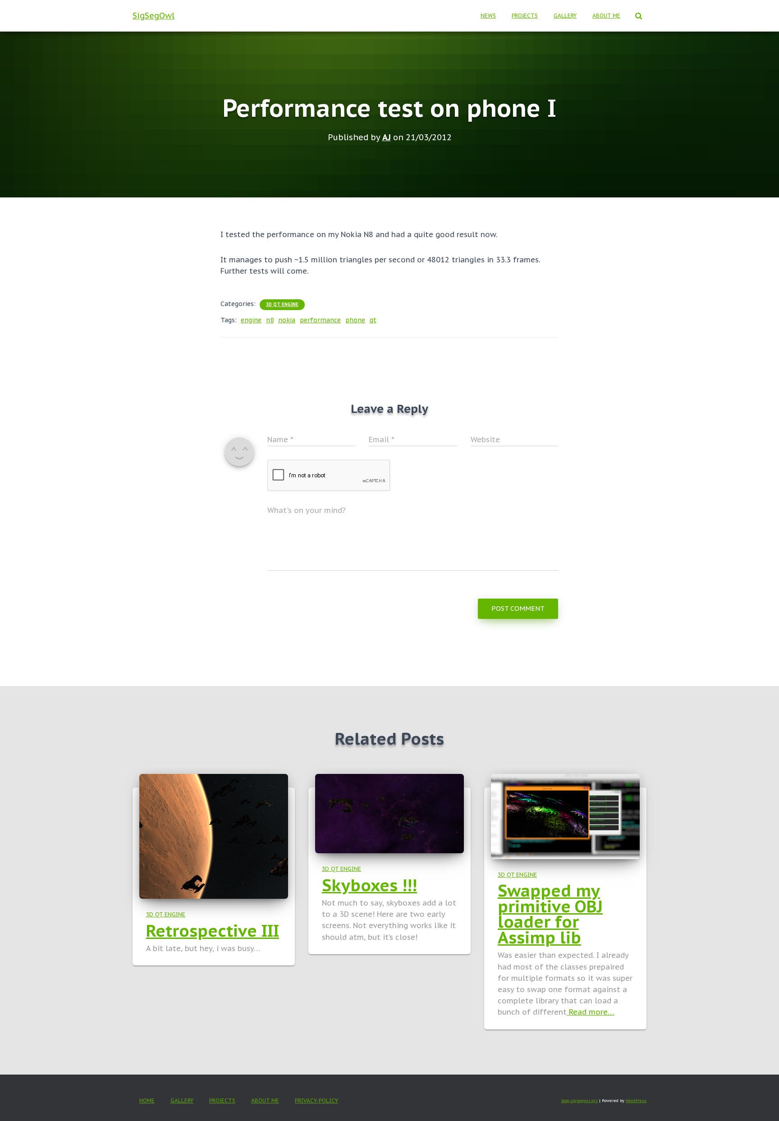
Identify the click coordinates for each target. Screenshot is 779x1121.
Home (147, 1100)
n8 (270, 320)
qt (373, 320)
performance (320, 320)
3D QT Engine (282, 304)
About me (606, 15)
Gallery (565, 15)
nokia (286, 320)
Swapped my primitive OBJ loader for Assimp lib (550, 913)
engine (251, 320)
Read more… (590, 1012)
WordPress (636, 1100)
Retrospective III (212, 930)
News (488, 15)
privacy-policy (316, 1100)
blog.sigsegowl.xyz (579, 1100)
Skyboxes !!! (369, 885)
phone (355, 320)
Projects (525, 15)
